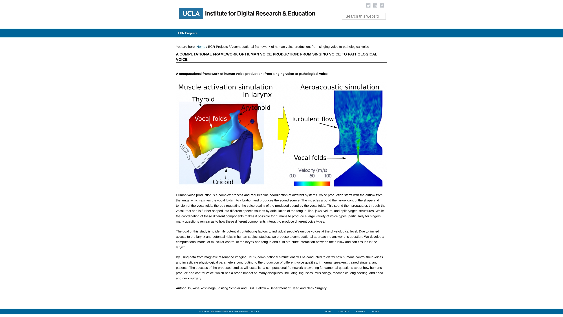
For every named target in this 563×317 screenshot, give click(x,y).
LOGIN (375, 311)
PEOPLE (360, 311)
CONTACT (343, 311)
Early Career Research (247, 14)
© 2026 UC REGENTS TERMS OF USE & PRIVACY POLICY (229, 311)
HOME (328, 311)
